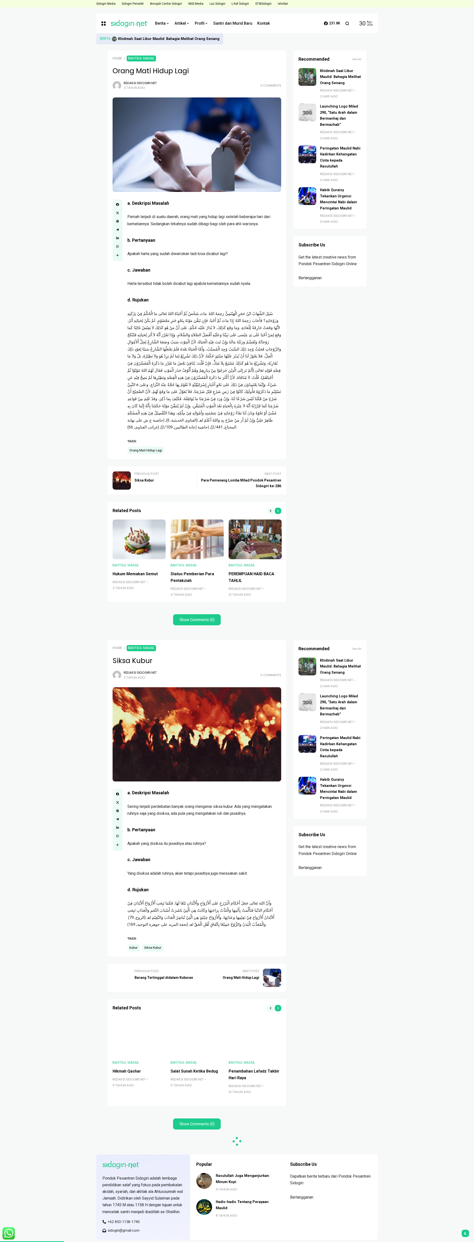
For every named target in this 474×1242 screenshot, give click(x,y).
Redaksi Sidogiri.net (140, 83)
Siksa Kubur (152, 947)
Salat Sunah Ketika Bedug (194, 1071)
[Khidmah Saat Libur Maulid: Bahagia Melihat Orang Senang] (114, 39)
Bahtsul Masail (141, 58)
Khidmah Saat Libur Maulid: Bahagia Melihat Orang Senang (168, 39)
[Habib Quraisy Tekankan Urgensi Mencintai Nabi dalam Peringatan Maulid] (307, 196)
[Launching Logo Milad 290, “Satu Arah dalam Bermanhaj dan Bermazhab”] (307, 112)
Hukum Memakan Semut (135, 574)
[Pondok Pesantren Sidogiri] (129, 23)
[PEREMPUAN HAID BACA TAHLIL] (255, 539)
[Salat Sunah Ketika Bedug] (197, 1037)
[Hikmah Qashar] (139, 1037)
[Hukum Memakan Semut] (139, 539)
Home (117, 58)
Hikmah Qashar (127, 1071)
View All (356, 59)
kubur (133, 947)
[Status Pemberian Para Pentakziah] (197, 539)
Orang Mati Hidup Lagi (145, 450)
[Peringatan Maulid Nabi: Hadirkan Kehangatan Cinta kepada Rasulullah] (307, 154)
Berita (105, 38)
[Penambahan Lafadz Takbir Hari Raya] (255, 1037)
